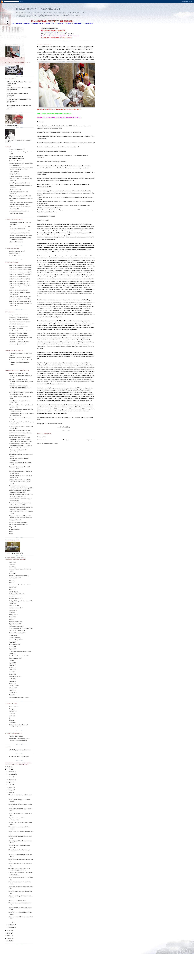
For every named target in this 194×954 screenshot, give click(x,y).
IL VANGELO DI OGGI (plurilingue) (19, 756)
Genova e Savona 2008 (15, 658)
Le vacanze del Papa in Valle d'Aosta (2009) (21, 628)
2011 (8, 930)
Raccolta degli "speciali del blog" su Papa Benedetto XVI (19, 106)
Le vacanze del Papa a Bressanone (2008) (20, 651)
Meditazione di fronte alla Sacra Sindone (20, 433)
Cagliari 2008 (12, 649)
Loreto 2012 (12, 562)
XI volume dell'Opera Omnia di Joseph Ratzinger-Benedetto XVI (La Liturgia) (20, 445)
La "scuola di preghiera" (15, 165)
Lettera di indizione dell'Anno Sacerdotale (20, 235)
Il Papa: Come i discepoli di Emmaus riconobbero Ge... (18, 819)
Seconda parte (13, 711)
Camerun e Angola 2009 (15, 640)
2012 (8, 769)
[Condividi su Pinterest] (69, 427)
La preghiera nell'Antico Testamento (19, 176)
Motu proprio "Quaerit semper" (17, 344)
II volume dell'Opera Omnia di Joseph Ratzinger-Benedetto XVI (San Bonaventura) (19, 450)
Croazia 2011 (12, 596)
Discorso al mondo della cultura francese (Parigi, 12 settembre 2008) (20, 504)
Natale (10, 531)
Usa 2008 (11, 660)
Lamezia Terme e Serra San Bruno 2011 (19, 585)
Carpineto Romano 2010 (15, 608)
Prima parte (12, 709)
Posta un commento (41, 436)
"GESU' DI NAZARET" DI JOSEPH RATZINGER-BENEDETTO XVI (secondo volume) (21, 382)
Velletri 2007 (12, 665)
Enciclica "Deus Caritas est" (16, 256)
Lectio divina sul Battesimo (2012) (18, 290)
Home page (66, 440)
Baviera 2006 (12, 683)
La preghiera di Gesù (14, 174)
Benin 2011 (12, 580)
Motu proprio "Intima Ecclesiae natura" (19, 322)
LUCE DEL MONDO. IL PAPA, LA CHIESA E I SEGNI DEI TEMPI (21, 393)
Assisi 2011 (12, 582)
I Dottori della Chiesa (15, 189)
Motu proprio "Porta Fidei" (16, 328)
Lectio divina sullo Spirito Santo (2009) (20, 296)
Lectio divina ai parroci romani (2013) (19, 276)
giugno (11, 787)
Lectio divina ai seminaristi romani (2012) (20, 267)
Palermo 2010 (12, 603)
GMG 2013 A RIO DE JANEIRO (16, 900)
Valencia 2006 (13, 688)
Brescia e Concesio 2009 (15, 621)
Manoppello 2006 (14, 685)
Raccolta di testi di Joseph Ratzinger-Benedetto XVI (17, 94)
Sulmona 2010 (13, 610)
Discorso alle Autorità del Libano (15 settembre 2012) (19, 459)
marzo (10, 922)
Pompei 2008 (12, 642)
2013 (8, 767)
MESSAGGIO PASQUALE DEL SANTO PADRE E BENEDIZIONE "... (19, 869)
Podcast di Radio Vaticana (16, 736)
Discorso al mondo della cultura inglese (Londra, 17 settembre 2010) (20, 491)
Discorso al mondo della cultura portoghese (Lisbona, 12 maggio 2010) (21, 495)
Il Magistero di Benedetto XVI (38, 8)
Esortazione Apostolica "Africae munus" (20, 357)
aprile (10, 792)
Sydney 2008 (12, 653)
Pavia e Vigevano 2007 (15, 676)
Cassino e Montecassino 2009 (17, 633)
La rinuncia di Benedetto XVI (17, 149)
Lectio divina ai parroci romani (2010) (19, 283)
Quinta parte (12, 718)
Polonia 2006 (12, 690)
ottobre (11, 777)
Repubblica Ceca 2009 (15, 624)
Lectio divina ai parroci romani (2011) (19, 281)
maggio (11, 790)
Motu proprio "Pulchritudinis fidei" (18, 326)
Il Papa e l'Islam (13, 527)
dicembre (11, 771)
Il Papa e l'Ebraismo (14, 529)
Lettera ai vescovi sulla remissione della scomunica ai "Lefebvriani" (20, 228)
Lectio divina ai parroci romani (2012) (19, 279)
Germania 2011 (13, 587)
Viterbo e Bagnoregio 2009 (16, 626)
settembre (11, 779)
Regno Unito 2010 (14, 605)
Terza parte (12, 713)
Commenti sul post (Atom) (50, 443)
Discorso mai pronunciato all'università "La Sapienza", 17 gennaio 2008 (21, 508)
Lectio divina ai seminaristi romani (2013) (20, 265)
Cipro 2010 (12, 612)
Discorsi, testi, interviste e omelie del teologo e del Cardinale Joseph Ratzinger (21, 203)
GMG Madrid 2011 (14, 592)
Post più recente (41, 440)
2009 (8, 936)
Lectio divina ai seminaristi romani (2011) (20, 270)
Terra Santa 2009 (13, 635)
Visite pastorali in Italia (15, 520)
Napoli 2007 (12, 663)
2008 (8, 938)
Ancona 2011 (12, 589)
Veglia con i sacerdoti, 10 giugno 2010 (19, 430)
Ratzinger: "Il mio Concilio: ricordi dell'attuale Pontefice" (18, 726)
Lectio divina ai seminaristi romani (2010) (20, 272)
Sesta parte (12, 720)
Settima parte (12, 722)
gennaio (11, 927)
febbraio (11, 924)
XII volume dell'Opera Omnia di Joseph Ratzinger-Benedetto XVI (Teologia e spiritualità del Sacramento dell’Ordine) (20, 439)
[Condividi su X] (65, 427)
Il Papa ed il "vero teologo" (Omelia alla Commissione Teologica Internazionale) (20, 517)
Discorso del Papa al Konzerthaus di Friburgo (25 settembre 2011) (21, 414)
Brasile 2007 (12, 674)
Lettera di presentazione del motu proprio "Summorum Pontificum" (20, 238)
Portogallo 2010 (13, 614)
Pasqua (11, 534)
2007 (8, 941)
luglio (10, 785)
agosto (11, 782)
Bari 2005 (11, 695)
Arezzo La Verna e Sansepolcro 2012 (19, 575)
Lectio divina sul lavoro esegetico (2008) (20, 301)
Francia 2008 (12, 647)
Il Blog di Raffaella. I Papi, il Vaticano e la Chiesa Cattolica (19, 82)
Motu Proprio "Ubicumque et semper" (19, 341)
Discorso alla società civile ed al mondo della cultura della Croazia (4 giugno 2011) (20, 481)
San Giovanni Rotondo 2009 (17, 630)
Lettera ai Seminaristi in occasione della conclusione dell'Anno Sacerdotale (20, 232)
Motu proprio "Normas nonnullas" (18, 315)
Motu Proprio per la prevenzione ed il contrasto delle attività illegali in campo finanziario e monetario (20, 337)
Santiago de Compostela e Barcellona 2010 (21, 601)
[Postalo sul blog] (63, 427)
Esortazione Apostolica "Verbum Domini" (20, 360)
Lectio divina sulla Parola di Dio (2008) (20, 299)
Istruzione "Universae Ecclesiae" (18, 435)
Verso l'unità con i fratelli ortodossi (18, 524)
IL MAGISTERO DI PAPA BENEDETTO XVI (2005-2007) (19, 100)
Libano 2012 (12, 564)
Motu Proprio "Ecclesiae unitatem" (18, 333)
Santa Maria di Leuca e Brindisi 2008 (19, 656)
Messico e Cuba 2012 (15, 578)
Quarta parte (12, 716)
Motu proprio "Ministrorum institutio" (19, 319)
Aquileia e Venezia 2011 (15, 598)
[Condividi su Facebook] (67, 427)
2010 (8, 933)
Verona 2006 (12, 681)
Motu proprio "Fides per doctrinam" (18, 317)
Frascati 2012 (12, 567)
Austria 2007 (12, 667)
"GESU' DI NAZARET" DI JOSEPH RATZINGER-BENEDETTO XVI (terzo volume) (20, 375)
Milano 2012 (12, 573)
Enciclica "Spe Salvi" (15, 253)
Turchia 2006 (12, 679)
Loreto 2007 (12, 669)
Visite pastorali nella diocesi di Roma (19, 697)
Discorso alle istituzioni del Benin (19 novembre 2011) (19, 468)
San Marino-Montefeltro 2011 (17, 594)
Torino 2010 (12, 617)
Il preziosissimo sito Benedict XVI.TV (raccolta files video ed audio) (19, 739)
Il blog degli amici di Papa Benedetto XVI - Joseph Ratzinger (19, 88)
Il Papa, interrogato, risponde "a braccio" (20, 196)
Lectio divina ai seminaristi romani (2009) (20, 274)
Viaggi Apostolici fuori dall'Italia (18, 522)
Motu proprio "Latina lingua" (17, 324)
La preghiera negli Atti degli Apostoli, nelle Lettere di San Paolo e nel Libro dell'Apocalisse (21, 169)
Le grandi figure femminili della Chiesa (19, 183)
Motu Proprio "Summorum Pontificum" (19, 331)
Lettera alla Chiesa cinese (16, 242)
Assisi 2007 (12, 672)
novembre (11, 774)
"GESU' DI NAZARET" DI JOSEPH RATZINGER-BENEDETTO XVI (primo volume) (20, 388)
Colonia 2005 (12, 692)
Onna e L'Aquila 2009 (15, 637)
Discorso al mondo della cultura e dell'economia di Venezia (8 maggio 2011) (21, 487)
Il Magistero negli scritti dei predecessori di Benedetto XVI (57, 34)
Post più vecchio (90, 440)
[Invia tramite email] (61, 427)
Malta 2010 (12, 619)
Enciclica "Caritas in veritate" (17, 251)
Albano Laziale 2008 (14, 644)
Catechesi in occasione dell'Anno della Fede (21, 163)
